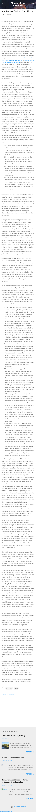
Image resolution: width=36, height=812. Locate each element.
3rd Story (9, 688)
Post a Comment (8, 695)
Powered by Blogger (19, 807)
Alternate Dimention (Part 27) (13, 736)
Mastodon (3, 811)
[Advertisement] (18, 711)
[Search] (33, 4)
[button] (33, 11)
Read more (30, 752)
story (16, 688)
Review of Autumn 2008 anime (13, 758)
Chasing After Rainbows (18, 4)
